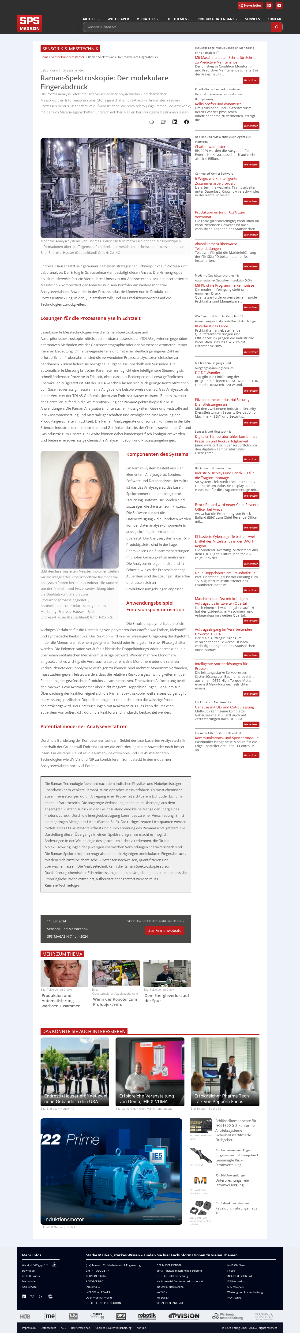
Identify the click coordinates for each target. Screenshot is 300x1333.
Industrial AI (93, 1286)
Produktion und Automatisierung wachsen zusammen (61, 1000)
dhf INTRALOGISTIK (97, 1270)
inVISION (162, 1292)
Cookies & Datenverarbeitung (113, 1327)
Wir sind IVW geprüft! (35, 1265)
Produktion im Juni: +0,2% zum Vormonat (220, 214)
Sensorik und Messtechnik (68, 57)
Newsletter (252, 5)
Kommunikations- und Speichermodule (226, 737)
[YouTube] (41, 1297)
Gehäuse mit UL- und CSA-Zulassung (224, 707)
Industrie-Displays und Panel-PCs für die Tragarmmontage (224, 475)
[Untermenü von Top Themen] (189, 19)
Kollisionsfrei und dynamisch (218, 103)
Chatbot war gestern (211, 146)
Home (45, 57)
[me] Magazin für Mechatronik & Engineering (113, 1265)
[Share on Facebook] (186, 122)
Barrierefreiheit (80, 1327)
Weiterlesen (251, 80)
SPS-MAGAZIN (235, 1286)
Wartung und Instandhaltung (245, 1292)
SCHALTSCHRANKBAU (170, 1303)
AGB (63, 1327)
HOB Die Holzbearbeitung (172, 1276)
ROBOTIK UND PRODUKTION (103, 1303)
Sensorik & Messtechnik (70, 49)
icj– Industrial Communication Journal (180, 1281)
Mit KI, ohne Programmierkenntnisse (224, 285)
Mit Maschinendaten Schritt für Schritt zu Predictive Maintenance (225, 59)
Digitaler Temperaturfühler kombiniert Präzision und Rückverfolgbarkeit (226, 438)
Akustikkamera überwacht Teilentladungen (216, 246)
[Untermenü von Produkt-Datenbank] (236, 19)
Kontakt (141, 1327)
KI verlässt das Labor (211, 326)
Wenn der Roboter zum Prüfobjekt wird (115, 1002)
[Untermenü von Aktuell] (99, 19)
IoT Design (163, 1297)
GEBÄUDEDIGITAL (96, 1276)
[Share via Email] (163, 122)
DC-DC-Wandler (207, 372)
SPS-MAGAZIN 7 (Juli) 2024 (67, 936)
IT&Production (236, 1281)
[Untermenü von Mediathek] (157, 19)
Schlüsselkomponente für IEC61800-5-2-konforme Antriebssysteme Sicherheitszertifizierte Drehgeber (235, 1130)
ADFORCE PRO (95, 1281)
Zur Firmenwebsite (164, 930)
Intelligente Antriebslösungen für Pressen (221, 666)
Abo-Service (29, 1286)
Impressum (29, 1327)
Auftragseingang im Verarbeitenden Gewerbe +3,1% (223, 631)
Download (28, 1270)
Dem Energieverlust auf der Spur (167, 998)
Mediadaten (29, 1281)
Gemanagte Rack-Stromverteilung (229, 1162)
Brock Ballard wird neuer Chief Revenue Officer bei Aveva (227, 507)
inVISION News (236, 1265)
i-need (231, 1270)
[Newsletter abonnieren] (32, 1297)
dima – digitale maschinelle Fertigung (179, 1270)
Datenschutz (48, 1327)
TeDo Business (31, 1276)
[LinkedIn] (24, 1297)
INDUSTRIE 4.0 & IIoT (239, 1276)
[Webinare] (50, 1297)
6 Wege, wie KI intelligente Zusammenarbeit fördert (216, 180)
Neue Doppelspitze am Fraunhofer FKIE (226, 572)
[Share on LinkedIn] (174, 122)
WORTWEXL (234, 1297)
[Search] (276, 27)
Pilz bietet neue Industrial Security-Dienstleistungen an (223, 402)
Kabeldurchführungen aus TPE (236, 1210)
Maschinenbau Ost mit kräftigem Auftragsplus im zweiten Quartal (221, 601)
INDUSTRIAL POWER (98, 1292)
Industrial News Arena (170, 1286)
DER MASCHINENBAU (169, 1265)
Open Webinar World (99, 1297)
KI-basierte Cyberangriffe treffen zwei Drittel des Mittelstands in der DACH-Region (225, 541)
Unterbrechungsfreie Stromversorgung (232, 1182)
